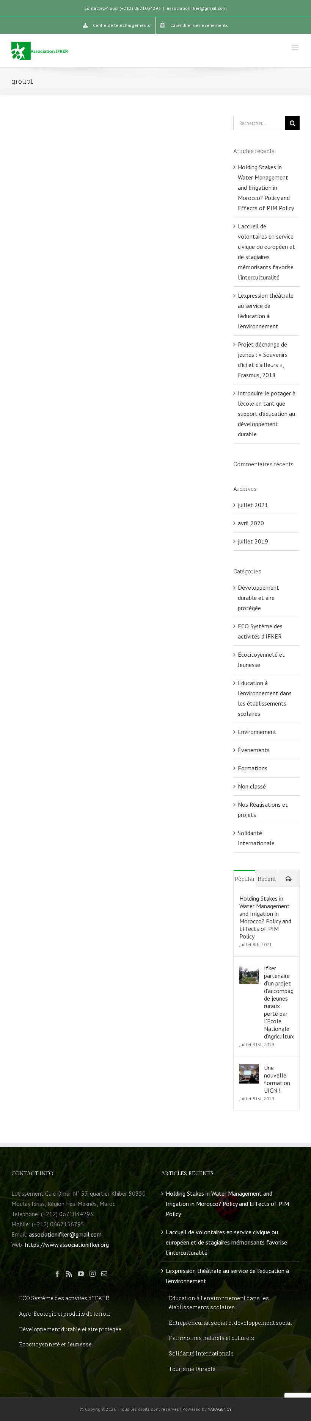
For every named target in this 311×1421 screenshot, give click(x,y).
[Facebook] (57, 1274)
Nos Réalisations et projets (263, 809)
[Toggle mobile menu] (296, 48)
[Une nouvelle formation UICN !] (249, 1069)
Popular (244, 878)
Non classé (252, 786)
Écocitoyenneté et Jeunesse (261, 659)
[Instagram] (93, 1274)
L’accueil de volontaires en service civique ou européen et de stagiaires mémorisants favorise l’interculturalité (226, 1242)
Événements (254, 750)
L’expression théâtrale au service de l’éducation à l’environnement (227, 1276)
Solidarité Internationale (256, 838)
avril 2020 (251, 523)
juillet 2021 (253, 505)
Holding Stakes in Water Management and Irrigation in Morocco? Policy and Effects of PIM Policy (266, 187)
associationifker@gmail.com (196, 8)
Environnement (257, 731)
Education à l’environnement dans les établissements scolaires (265, 698)
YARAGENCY (220, 1409)
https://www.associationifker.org (67, 1244)
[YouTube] (81, 1274)
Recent (267, 878)
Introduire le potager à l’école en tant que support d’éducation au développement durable (266, 413)
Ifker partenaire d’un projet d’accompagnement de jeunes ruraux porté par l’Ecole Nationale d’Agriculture (279, 1002)
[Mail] (104, 1274)
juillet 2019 (253, 541)
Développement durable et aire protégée (258, 598)
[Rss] (69, 1274)
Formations (252, 768)
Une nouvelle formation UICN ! (277, 1079)
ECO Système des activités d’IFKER (260, 631)
